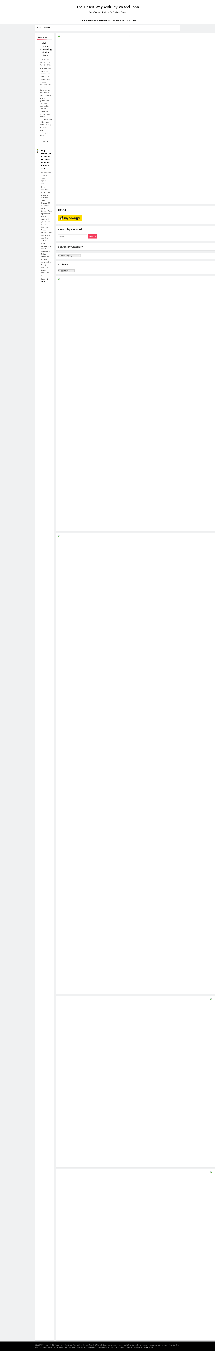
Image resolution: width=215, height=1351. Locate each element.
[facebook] (36, 8)
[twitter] (44, 8)
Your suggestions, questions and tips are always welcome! (107, 20)
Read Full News (45, 142)
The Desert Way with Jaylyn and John (107, 7)
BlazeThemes (149, 1347)
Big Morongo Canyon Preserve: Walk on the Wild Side (46, 159)
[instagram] (41, 8)
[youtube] (39, 8)
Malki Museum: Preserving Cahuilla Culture (46, 49)
